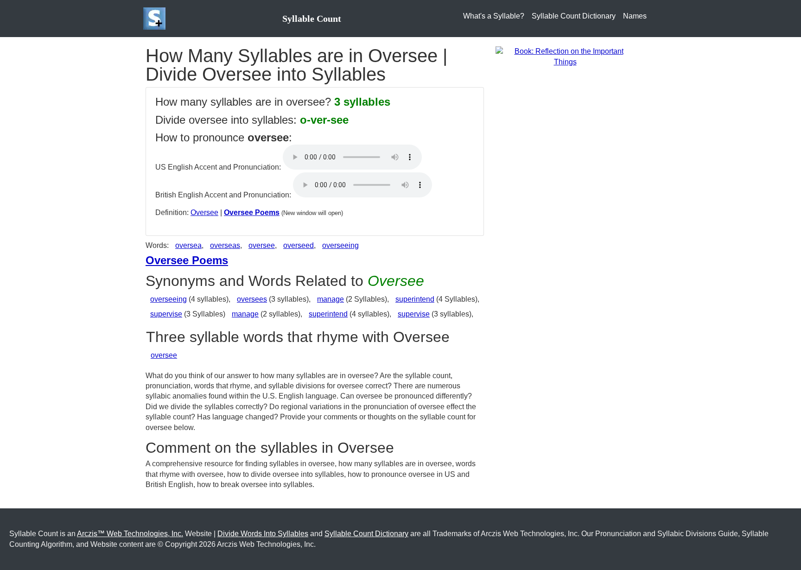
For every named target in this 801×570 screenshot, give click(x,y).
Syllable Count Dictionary (574, 16)
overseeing (340, 245)
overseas (225, 245)
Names (635, 16)
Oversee (204, 212)
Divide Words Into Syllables (262, 534)
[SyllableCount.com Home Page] (156, 18)
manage (330, 299)
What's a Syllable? (493, 16)
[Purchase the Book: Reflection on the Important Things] (565, 56)
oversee (261, 245)
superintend (414, 299)
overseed (298, 245)
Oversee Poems (252, 212)
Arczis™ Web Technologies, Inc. (130, 534)
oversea (188, 245)
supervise (166, 314)
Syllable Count (311, 18)
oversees (252, 299)
